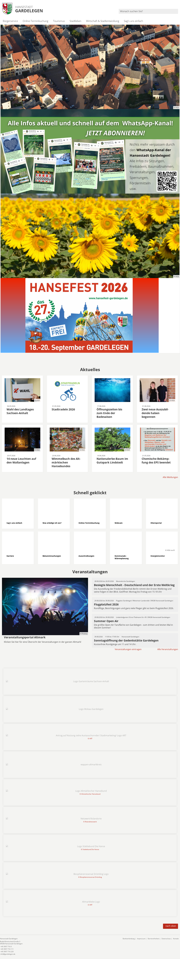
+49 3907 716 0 (6, 946)
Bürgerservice (10, 21)
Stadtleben (75, 21)
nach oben (171, 925)
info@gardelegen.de (7, 954)
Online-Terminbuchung (35, 21)
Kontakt (176, 938)
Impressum (141, 938)
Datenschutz (166, 938)
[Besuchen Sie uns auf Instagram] (177, 5)
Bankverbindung (129, 938)
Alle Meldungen (170, 477)
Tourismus (59, 21)
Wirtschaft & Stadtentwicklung (102, 21)
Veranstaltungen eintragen (128, 649)
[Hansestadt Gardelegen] (59, 946)
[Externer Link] (90, 151)
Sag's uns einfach (133, 21)
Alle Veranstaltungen (167, 649)
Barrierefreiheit (153, 938)
